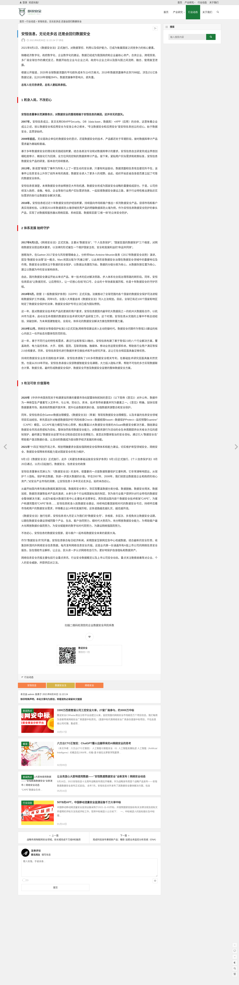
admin (31, 694)
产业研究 (189, 2)
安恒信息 (31, 685)
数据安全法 (60, 685)
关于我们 (214, 2)
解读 (25, 744)
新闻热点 (27, 710)
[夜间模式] (234, 962)
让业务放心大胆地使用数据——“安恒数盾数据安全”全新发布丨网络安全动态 (101, 776)
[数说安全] (35, 15)
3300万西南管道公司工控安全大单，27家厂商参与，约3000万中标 (95, 710)
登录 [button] (25, 2)
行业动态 (202, 2)
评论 (60, 40)
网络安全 (89, 685)
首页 (180, 2)
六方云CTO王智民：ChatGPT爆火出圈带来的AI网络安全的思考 (94, 743)
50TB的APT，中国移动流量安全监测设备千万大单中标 (89, 802)
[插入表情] (155, 880)
